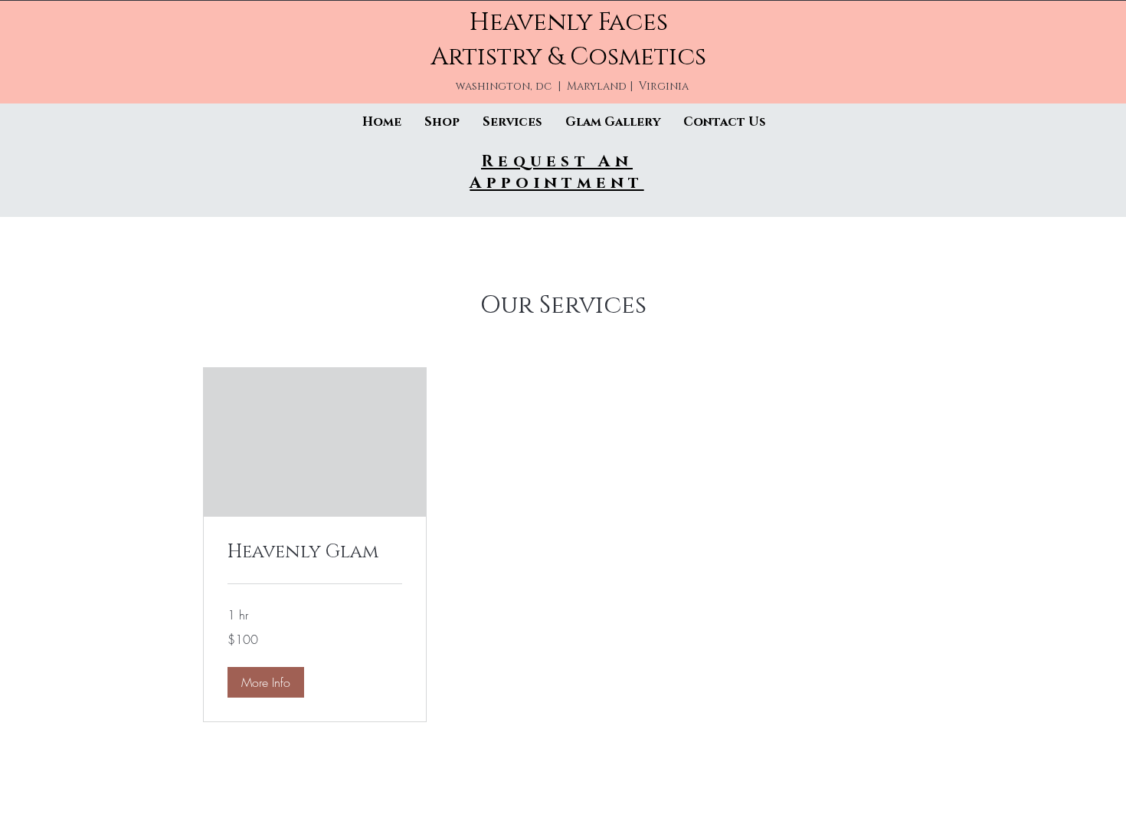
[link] (314, 552)
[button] (265, 682)
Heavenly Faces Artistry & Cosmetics (568, 40)
